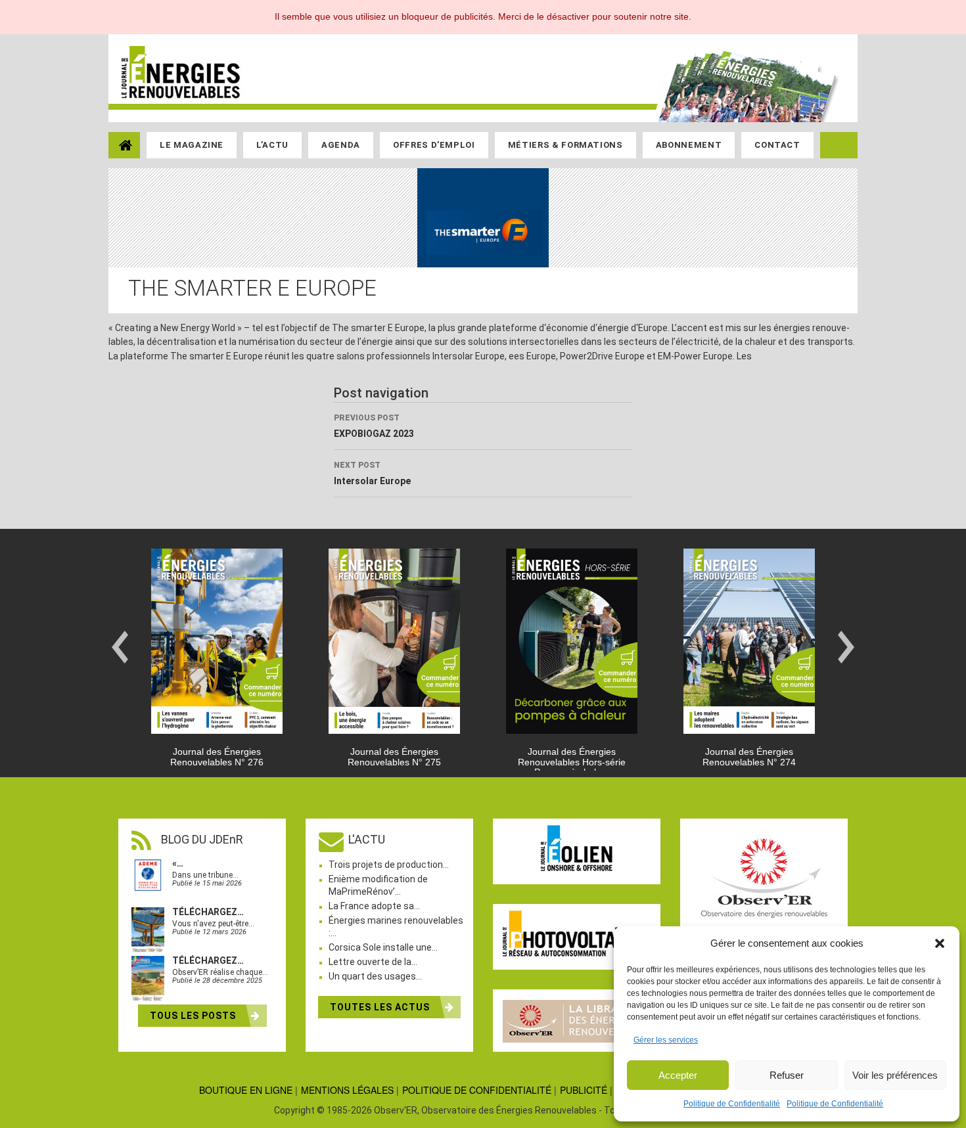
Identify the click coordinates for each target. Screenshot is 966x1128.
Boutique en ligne (245, 1089)
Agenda (340, 145)
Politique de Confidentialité (731, 1103)
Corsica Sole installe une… (383, 947)
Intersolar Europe (372, 473)
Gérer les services (665, 1040)
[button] (939, 943)
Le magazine (191, 145)
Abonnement (689, 145)
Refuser (787, 1075)
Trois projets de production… (389, 864)
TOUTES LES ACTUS (381, 1007)
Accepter (677, 1075)
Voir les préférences (895, 1075)
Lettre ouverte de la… (373, 962)
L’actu (272, 145)
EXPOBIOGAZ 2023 (374, 426)
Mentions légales (347, 1089)
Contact (777, 145)
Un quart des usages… (375, 976)
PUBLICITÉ (583, 1089)
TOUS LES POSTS (194, 1015)
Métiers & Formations (565, 145)
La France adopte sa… (374, 906)
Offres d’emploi (434, 145)
